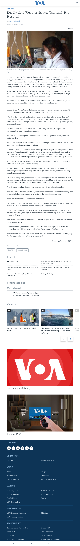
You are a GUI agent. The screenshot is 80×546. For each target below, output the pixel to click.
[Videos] (31, 543)
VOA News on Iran (13, 502)
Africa (9, 472)
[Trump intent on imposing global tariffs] (23, 317)
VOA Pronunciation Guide (50, 539)
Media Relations (47, 532)
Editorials (44, 513)
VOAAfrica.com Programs (16, 513)
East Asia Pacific (13, 479)
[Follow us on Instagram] (22, 448)
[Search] (66, 543)
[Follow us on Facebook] (9, 448)
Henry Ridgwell (14, 21)
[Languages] (49, 543)
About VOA (11, 532)
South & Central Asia (48, 479)
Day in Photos (12, 498)
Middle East (45, 476)
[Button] (70, 29)
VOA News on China (48, 490)
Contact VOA (45, 528)
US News (10, 461)
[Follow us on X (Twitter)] (13, 448)
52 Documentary (47, 494)
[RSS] (27, 448)
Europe (43, 472)
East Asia (10, 8)
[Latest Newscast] (14, 543)
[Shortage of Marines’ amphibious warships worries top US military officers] (57, 317)
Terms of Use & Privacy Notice (18, 528)
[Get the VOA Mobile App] (40, 367)
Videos (43, 498)
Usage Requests (46, 535)
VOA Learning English (15, 517)
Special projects (13, 494)
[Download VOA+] (40, 413)
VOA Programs (12, 490)
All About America (47, 461)
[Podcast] (31, 448)
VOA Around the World (15, 539)
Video (10, 304)
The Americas (12, 476)
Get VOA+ (10, 535)
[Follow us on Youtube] (18, 448)
